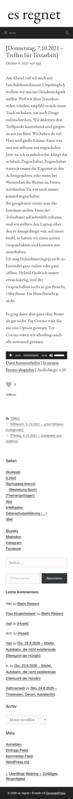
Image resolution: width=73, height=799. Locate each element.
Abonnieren (54, 578)
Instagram (13, 542)
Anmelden (14, 744)
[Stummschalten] (51, 355)
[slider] (59, 354)
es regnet (34, 13)
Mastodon (13, 536)
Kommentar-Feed (19, 755)
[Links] (11, 477)
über (9, 518)
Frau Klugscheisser (21, 613)
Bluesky (12, 530)
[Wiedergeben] (11, 355)
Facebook (13, 548)
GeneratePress (56, 793)
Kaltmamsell (15, 687)
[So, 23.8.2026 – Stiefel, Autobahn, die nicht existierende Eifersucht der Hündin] (31, 649)
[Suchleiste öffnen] (67, 33)
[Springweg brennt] (20, 483)
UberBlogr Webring (24, 773)
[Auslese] (13, 471)
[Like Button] (9, 384)
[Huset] (22, 623)
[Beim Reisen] (28, 603)
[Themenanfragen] (20, 495)
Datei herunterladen (23, 362)
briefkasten (14, 507)
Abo (9, 501)
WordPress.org (17, 761)
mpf (9, 623)
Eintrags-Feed (17, 750)
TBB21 (15, 418)
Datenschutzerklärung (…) (26, 513)
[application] (36, 355)
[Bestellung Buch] (23, 489)
